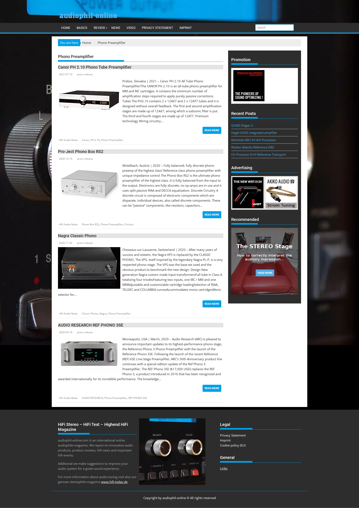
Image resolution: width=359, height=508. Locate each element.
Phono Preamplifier (112, 140)
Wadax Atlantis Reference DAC (252, 147)
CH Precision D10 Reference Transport (258, 154)
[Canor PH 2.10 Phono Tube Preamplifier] (89, 81)
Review (99, 28)
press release (85, 74)
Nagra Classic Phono (77, 235)
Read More (212, 130)
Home (65, 28)
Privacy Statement (157, 28)
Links (223, 468)
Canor (85, 140)
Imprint (186, 28)
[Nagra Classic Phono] (89, 250)
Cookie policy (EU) (233, 445)
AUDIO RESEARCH (92, 398)
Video (131, 28)
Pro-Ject (129, 224)
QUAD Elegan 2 (242, 125)
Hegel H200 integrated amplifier (254, 133)
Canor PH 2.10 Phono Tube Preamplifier (95, 67)
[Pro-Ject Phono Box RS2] (89, 165)
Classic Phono (90, 313)
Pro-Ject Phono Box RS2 (80, 151)
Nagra (103, 313)
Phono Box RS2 (90, 224)
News (115, 28)
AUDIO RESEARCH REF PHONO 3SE (90, 325)
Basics (82, 28)
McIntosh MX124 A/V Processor (253, 140)
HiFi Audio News (68, 140)
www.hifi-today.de (114, 482)
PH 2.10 (95, 140)
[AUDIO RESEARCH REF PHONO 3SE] (89, 339)
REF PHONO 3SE (137, 398)
